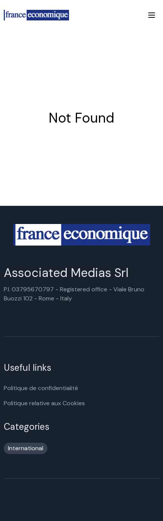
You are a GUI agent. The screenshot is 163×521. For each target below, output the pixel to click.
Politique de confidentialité (41, 388)
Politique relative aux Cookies (44, 403)
